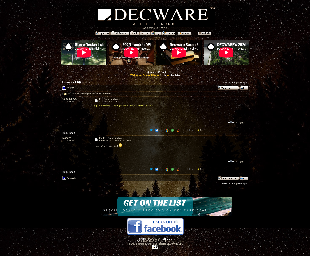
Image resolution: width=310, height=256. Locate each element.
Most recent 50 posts (155, 72)
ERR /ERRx (82, 82)
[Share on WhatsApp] (172, 130)
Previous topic (229, 82)
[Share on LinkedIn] (162, 130)
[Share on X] (151, 130)
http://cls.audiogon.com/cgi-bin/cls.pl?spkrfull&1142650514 (123, 105)
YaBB (137, 241)
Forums (67, 82)
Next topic (242, 82)
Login (163, 75)
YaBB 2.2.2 (166, 238)
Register (175, 75)
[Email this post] (167, 130)
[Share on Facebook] (157, 130)
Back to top (68, 133)
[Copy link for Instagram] (178, 130)
